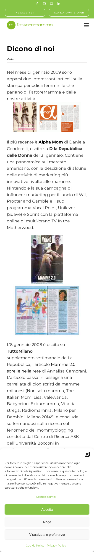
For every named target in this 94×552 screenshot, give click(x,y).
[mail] (51, 3)
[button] (87, 454)
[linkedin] (58, 3)
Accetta (47, 509)
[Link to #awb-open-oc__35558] (86, 25)
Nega (47, 522)
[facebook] (37, 3)
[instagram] (44, 3)
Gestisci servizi (46, 496)
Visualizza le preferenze (47, 534)
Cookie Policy (35, 545)
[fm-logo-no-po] (29, 22)
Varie (10, 59)
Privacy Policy (56, 545)
